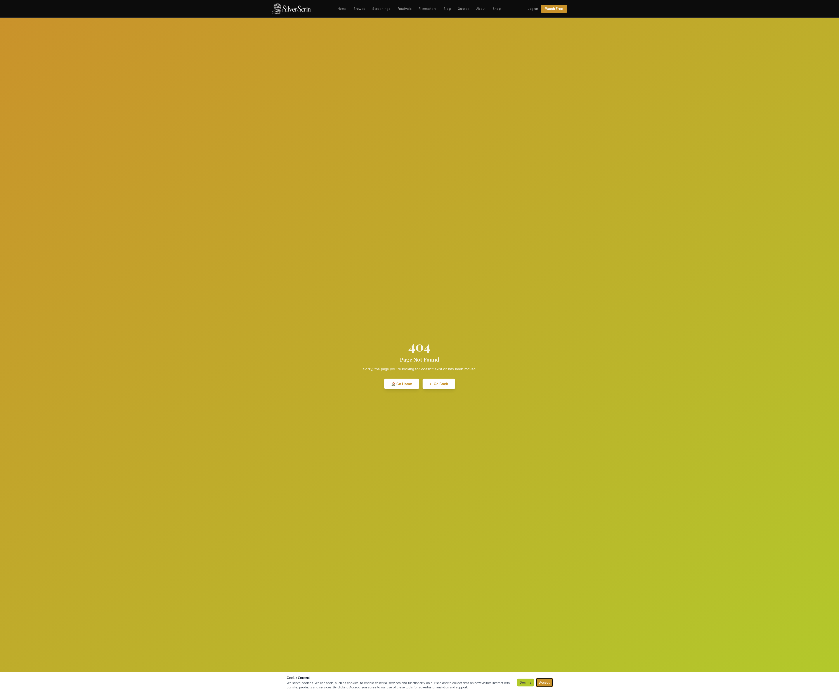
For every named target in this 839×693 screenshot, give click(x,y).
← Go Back (439, 384)
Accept (544, 682)
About (481, 8)
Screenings (381, 8)
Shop (497, 8)
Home (342, 8)
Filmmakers (428, 8)
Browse (359, 8)
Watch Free (554, 8)
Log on (533, 8)
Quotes (463, 8)
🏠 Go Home (401, 384)
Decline (525, 682)
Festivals (404, 8)
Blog (447, 8)
